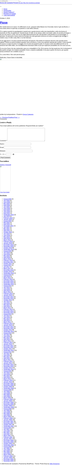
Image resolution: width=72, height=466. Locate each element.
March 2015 (7, 292)
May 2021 (7, 229)
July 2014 (7, 301)
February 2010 (8, 380)
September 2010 (9, 369)
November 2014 (9, 298)
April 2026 (7, 205)
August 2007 (7, 427)
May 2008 (7, 413)
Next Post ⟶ (15, 117)
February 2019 (8, 241)
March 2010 (7, 379)
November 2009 (9, 385)
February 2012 (8, 342)
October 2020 (8, 232)
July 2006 (7, 448)
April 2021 (7, 230)
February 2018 (8, 260)
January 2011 (8, 363)
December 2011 (8, 345)
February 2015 (8, 293)
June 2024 (7, 211)
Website (2, 151)
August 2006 (7, 446)
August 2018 (7, 251)
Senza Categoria (28, 114)
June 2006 (7, 449)
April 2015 (7, 290)
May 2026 (7, 203)
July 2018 (7, 252)
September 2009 (9, 388)
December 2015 (9, 281)
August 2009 (7, 390)
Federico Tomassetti (5, 164)
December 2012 (9, 326)
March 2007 (7, 435)
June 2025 (7, 208)
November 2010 (9, 366)
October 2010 (8, 367)
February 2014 (8, 309)
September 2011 (9, 350)
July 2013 (7, 315)
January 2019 (8, 243)
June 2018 (7, 254)
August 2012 (7, 333)
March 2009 (7, 397)
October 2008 (8, 405)
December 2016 (9, 270)
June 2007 (7, 431)
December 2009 (9, 383)
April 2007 (7, 434)
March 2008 (7, 416)
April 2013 (7, 320)
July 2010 (7, 372)
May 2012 (7, 338)
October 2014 (8, 300)
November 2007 (9, 423)
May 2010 (7, 375)
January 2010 (8, 382)
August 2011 (7, 352)
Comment (3, 140)
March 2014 (7, 308)
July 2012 (7, 334)
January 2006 (8, 457)
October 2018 (8, 248)
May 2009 (7, 394)
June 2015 (7, 289)
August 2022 (7, 221)
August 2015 (7, 285)
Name (2, 144)
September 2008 (9, 407)
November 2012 (9, 328)
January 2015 (8, 295)
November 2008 (9, 404)
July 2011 (6, 353)
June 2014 (7, 303)
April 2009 (7, 396)
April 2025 (7, 210)
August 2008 (7, 408)
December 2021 (9, 226)
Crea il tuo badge (4, 192)
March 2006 (7, 454)
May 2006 (7, 451)
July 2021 (7, 227)
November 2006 (9, 442)
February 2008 (8, 418)
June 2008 (7, 412)
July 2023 (7, 216)
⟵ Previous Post (5, 117)
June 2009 (7, 393)
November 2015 (9, 282)
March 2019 (7, 240)
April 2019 (7, 238)
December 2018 (9, 244)
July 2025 (7, 207)
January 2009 (8, 401)
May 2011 (7, 356)
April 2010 (7, 377)
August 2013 (7, 314)
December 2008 (9, 402)
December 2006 (9, 440)
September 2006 (9, 445)
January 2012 (8, 344)
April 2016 (7, 276)
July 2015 (7, 287)
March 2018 (7, 259)
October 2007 (8, 424)
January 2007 (8, 438)
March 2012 (7, 341)
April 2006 (7, 453)
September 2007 (9, 426)
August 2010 (7, 371)
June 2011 (7, 355)
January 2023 (8, 219)
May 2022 (7, 222)
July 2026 (7, 200)
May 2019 (7, 237)
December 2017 (9, 262)
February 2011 (8, 361)
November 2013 (9, 312)
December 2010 (9, 364)
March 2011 (7, 360)
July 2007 (7, 429)
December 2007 (9, 421)
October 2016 (8, 271)
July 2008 (7, 410)
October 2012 (8, 330)
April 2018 (7, 257)
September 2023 (9, 214)
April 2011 (7, 358)
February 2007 (8, 437)
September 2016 (9, 273)
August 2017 (7, 265)
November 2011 (8, 347)
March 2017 (7, 268)
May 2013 (7, 319)
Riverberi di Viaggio (10, 13)
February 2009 (8, 399)
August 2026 (7, 199)
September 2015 (9, 284)
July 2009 (7, 391)
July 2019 (7, 233)
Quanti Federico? (9, 12)
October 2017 (8, 263)
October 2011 (8, 349)
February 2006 (8, 456)
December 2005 (9, 459)
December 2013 (9, 311)
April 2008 (7, 415)
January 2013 (8, 325)
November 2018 (9, 246)
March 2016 (7, 278)
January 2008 (8, 420)
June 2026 (7, 202)
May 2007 (7, 432)
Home (5, 9)
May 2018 (7, 255)
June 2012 (7, 336)
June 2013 (7, 317)
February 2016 (8, 279)
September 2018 (9, 249)
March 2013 (7, 322)
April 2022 (7, 224)
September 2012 (9, 331)
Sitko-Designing (55, 464)
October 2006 (8, 443)
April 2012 (7, 339)
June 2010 (7, 374)
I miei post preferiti (9, 15)
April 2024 (7, 213)
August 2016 (7, 274)
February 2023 (8, 218)
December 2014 (9, 296)
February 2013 (8, 323)
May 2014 (7, 304)
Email (2, 147)
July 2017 (7, 267)
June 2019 (7, 235)
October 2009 (8, 386)
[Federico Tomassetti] (5, 190)
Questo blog (7, 10)
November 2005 (9, 461)
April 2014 (7, 306)
